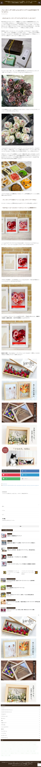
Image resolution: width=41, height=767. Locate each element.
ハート (22, 746)
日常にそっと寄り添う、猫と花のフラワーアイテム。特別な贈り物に (21, 549)
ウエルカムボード (14, 744)
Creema (8, 742)
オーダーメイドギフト (27, 744)
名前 (3, 506)
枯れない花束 (34, 753)
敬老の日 (22, 753)
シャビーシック (8, 746)
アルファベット (8, 744)
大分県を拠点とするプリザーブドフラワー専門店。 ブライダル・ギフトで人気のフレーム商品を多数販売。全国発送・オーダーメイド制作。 (21, 762)
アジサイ (2, 744)
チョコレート (37, 485)
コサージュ (3, 746)
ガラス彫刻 (34, 744)
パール (37, 746)
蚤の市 (6, 755)
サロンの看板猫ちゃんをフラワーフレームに (15, 587)
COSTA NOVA (3, 742)
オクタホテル (21, 744)
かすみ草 (34, 742)
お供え (26, 742)
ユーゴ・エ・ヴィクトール (30, 485)
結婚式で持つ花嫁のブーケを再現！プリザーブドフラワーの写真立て (21, 542)
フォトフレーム (4, 483)
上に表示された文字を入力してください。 (8, 520)
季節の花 (12, 753)
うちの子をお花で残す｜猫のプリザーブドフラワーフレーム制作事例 (20, 580)
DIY (11, 742)
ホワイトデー (24, 485)
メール (3, 510)
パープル (33, 746)
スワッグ (18, 746)
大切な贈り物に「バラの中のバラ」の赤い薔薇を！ (17, 556)
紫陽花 (2, 755)
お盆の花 (30, 742)
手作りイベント (17, 753)
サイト (3, 514)
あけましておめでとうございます (19, 742)
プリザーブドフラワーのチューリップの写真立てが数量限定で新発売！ (21, 563)
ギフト (15, 485)
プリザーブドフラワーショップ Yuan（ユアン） (20, 3)
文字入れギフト (28, 753)
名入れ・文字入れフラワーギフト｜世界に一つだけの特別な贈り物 (20, 594)
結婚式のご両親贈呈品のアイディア (14, 535)
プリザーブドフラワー (11, 485)
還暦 (9, 755)
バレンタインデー (19, 485)
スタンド (14, 746)
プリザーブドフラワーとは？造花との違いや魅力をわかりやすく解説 (20, 609)
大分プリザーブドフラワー (5, 753)
